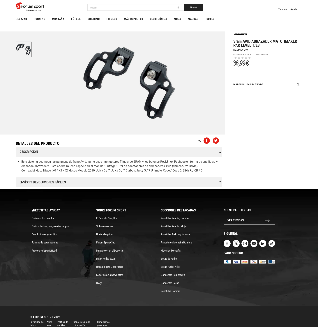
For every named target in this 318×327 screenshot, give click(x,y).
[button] (310, 314)
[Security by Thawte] (253, 261)
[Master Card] (244, 261)
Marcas (193, 18)
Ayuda (293, 9)
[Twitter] (236, 243)
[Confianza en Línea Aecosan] (262, 261)
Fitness (112, 18)
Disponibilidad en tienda (248, 84)
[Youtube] (253, 243)
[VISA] (236, 261)
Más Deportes (133, 18)
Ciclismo (94, 18)
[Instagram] (244, 243)
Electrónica (158, 18)
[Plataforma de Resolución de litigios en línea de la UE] (271, 261)
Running (39, 18)
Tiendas (282, 9)
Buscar (193, 7)
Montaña (58, 18)
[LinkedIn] (262, 243)
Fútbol (76, 18)
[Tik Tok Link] (271, 243)
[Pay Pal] (227, 261)
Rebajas (21, 18)
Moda (177, 18)
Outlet (211, 18)
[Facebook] (227, 243)
